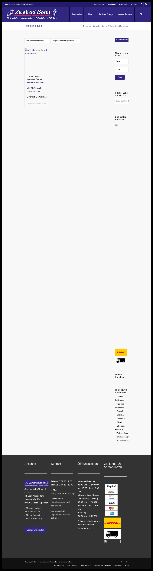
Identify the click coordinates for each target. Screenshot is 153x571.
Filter (120, 77)
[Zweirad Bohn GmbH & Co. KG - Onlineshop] (31, 14)
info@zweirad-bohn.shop (63, 493)
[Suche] (141, 14)
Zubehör (120, 411)
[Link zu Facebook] (141, 4)
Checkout (123, 4)
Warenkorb (111, 4)
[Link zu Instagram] (145, 4)
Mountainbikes (122, 441)
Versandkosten (33, 92)
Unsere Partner (33, 508)
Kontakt (134, 4)
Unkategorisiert (123, 437)
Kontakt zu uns (33, 511)
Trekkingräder (122, 433)
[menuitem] (98, 4)
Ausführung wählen (38, 103)
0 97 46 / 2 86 (65, 481)
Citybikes (120, 422)
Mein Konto (99, 4)
